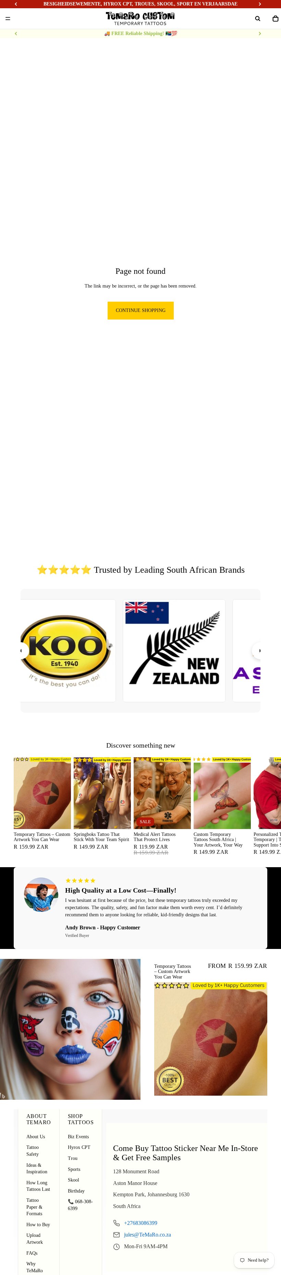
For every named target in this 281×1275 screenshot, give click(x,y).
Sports (74, 1169)
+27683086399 (140, 1223)
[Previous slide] (16, 33)
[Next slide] (259, 33)
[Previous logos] (20, 650)
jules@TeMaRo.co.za (147, 1235)
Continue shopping (141, 310)
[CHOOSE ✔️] (60, 818)
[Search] (257, 18)
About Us (35, 1136)
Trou (72, 1158)
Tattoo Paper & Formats (34, 1207)
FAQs (31, 1253)
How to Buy (38, 1224)
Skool (73, 1180)
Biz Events (78, 1136)
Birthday (76, 1191)
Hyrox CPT (79, 1147)
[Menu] (8, 18)
